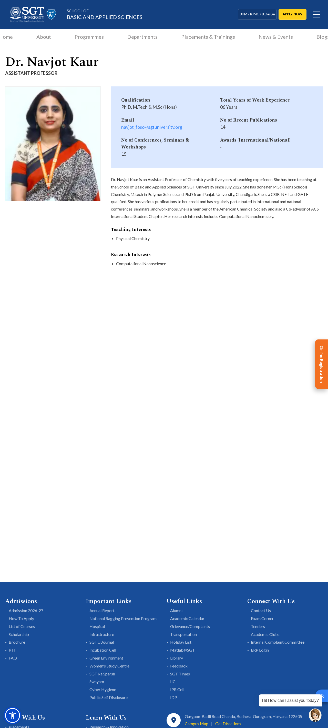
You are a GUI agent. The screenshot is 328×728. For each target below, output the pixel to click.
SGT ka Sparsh (102, 673)
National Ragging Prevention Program (123, 618)
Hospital (97, 626)
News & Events (276, 37)
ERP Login (260, 649)
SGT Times (180, 673)
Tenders (258, 626)
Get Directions (228, 723)
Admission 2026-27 (26, 610)
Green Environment (106, 657)
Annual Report (102, 610)
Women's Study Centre (109, 665)
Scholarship (19, 634)
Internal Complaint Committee (277, 642)
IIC (173, 681)
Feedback (179, 665)
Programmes (89, 37)
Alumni (176, 610)
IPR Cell (177, 689)
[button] (12, 715)
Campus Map (196, 723)
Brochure (17, 642)
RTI (12, 649)
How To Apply (21, 618)
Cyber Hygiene (102, 689)
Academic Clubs (265, 634)
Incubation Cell (102, 649)
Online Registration (321, 364)
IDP (173, 697)
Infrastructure (101, 634)
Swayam (96, 681)
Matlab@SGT (182, 649)
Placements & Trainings (208, 37)
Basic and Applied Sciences (104, 14)
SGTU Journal (101, 642)
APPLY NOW (292, 14)
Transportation (183, 634)
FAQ (13, 657)
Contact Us (261, 610)
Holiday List (180, 642)
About (43, 37)
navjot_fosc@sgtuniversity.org (151, 127)
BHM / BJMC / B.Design (257, 14)
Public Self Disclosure (108, 697)
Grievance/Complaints (190, 626)
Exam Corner (262, 618)
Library (176, 657)
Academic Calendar (187, 618)
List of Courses (22, 626)
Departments (142, 37)
